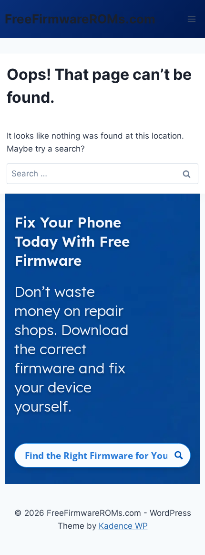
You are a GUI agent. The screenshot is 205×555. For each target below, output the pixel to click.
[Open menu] (191, 18)
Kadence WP (123, 526)
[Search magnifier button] (178, 455)
